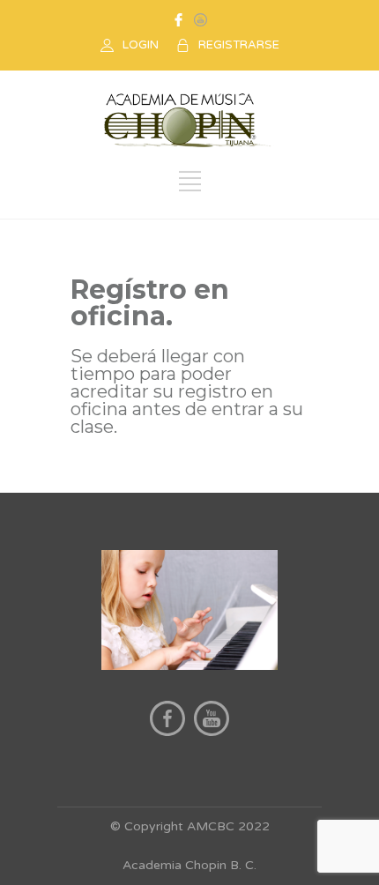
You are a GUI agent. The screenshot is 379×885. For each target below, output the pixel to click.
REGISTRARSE (238, 45)
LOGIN (141, 45)
